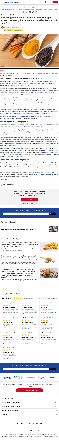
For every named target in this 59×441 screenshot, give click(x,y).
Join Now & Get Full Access (29, 390)
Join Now (55, 2)
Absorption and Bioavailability (39, 111)
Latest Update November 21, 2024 (13, 30)
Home (25, 7)
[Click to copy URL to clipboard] (33, 12)
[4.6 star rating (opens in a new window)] (18, 298)
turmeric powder (4, 141)
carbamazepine (53, 165)
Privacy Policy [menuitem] (38, 430)
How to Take (6, 102)
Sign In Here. (34, 203)
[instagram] (25, 423)
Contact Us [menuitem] (29, 430)
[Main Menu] (2, 2)
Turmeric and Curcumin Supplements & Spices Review (21, 116)
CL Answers (31, 7)
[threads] (29, 423)
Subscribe (52, 213)
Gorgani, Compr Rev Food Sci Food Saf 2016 (31, 126)
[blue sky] (41, 423)
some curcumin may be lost (47, 150)
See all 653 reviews (28, 298)
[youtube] (22, 423)
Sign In (50, 2)
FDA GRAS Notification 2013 (35, 92)
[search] (46, 2)
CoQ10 (54, 163)
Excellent (5, 298)
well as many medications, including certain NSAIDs (14, 165)
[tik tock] (18, 423)
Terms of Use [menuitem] (21, 430)
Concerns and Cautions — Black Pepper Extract (45, 174)
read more (15, 312)
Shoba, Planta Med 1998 (13, 134)
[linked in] (37, 423)
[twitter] (33, 423)
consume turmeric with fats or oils (15, 154)
